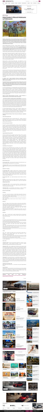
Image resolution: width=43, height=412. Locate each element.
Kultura (29, 286)
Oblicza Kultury (18, 316)
